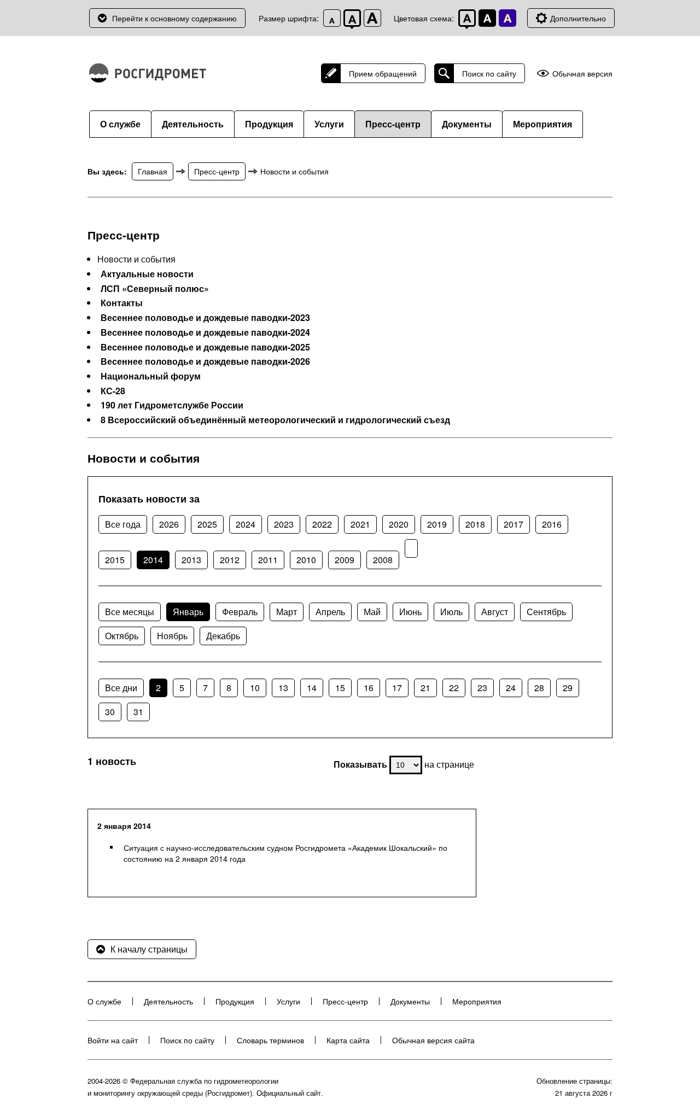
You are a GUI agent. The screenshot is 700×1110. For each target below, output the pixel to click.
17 (397, 687)
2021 (360, 524)
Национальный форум (151, 376)
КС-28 (113, 391)
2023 (284, 524)
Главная (152, 171)
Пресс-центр (393, 124)
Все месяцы (129, 611)
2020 (399, 524)
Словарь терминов (270, 1040)
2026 (169, 524)
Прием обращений (383, 73)
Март (286, 611)
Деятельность (193, 124)
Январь (188, 611)
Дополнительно (578, 18)
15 (340, 687)
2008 (383, 559)
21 (425, 687)
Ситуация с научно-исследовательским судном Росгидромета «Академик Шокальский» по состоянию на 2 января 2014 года (285, 853)
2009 (344, 559)
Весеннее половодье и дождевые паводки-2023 (205, 318)
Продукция (269, 124)
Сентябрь (546, 611)
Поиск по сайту (489, 73)
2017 (513, 524)
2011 (268, 559)
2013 (191, 559)
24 (511, 687)
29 (568, 687)
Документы (467, 124)
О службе (120, 124)
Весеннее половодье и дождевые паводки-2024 (205, 332)
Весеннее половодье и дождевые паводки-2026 (205, 361)
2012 (230, 559)
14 (312, 687)
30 (110, 711)
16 (369, 687)
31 (138, 711)
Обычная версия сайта (433, 1040)
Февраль (240, 611)
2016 (552, 524)
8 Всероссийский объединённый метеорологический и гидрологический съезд (275, 420)
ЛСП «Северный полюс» (155, 289)
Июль (451, 611)
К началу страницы (149, 949)
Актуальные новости (147, 274)
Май (372, 611)
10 (255, 687)
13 (283, 687)
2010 (306, 559)
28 (539, 687)
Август (494, 611)
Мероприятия (542, 124)
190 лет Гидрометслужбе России (172, 405)
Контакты (122, 303)
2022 (322, 524)
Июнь (410, 611)
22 (454, 687)
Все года (123, 524)
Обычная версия (582, 73)
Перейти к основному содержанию (174, 18)
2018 (475, 524)
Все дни (121, 687)
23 (482, 687)
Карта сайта (348, 1040)
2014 (153, 559)
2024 (245, 524)
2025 (207, 524)
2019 (437, 524)
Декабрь (223, 635)
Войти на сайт (113, 1040)
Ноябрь (172, 635)
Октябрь (121, 635)
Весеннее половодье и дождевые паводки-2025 (205, 347)
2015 (115, 559)
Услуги (329, 124)
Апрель (330, 611)
